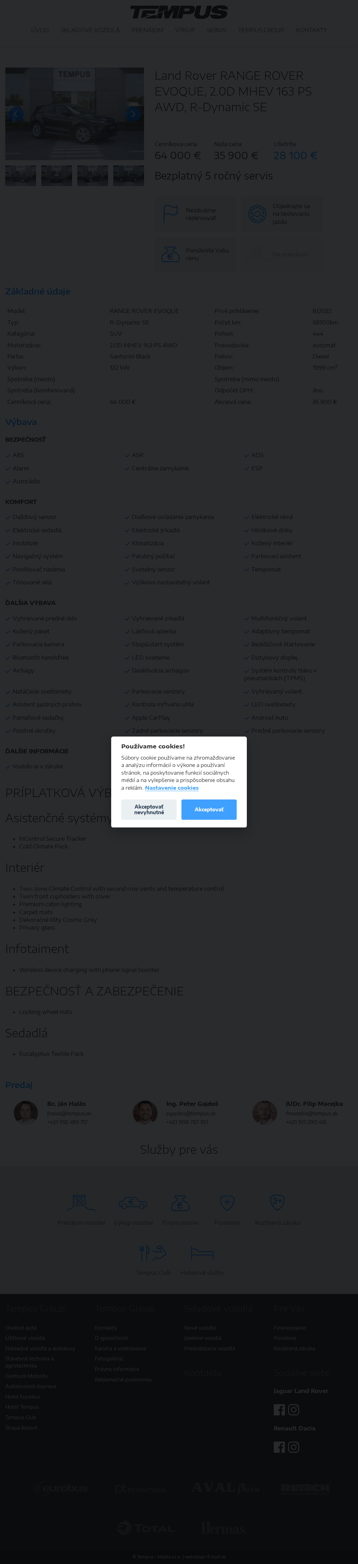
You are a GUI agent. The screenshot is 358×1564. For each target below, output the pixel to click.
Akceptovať (209, 809)
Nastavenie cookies (172, 788)
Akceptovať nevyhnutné (149, 809)
